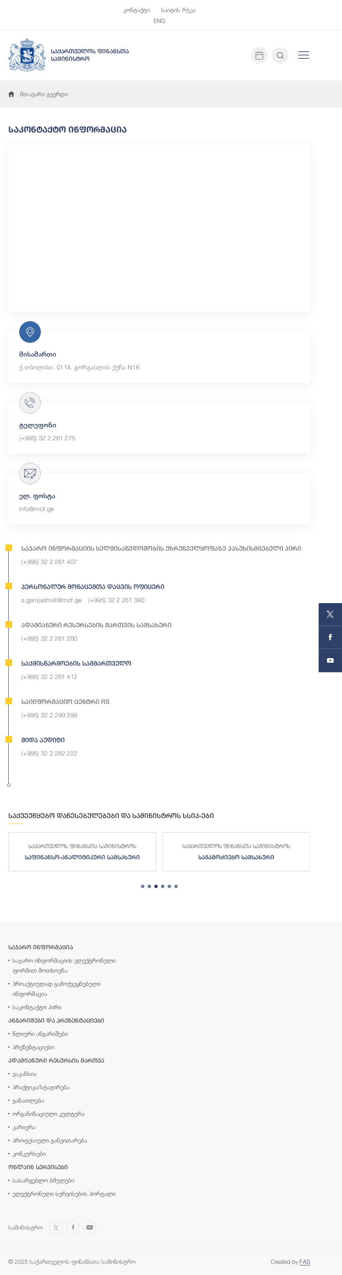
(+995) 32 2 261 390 (116, 600)
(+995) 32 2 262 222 (49, 753)
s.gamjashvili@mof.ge (51, 600)
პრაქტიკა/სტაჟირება (41, 1086)
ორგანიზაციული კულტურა (49, 1113)
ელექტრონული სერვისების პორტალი (64, 1193)
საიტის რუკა (178, 9)
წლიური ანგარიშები (40, 1033)
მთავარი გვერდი (44, 93)
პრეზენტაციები (33, 1046)
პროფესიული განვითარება (50, 1140)
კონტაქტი (136, 9)
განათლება (28, 1100)
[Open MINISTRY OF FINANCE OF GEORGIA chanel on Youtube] (330, 660)
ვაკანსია (25, 1073)
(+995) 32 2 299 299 (49, 715)
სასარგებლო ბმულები (43, 1180)
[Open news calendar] (259, 55)
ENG (159, 20)
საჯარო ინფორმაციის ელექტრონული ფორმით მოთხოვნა (64, 965)
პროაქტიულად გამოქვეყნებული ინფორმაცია (57, 988)
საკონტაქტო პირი (37, 1007)
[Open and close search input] (280, 55)
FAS (304, 1261)
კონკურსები (29, 1153)
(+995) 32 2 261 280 (49, 638)
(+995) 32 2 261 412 (49, 676)
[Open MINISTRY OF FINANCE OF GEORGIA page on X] (330, 614)
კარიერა (24, 1126)
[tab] (142, 886)
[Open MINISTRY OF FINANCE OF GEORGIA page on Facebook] (330, 637)
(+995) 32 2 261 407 (49, 561)
